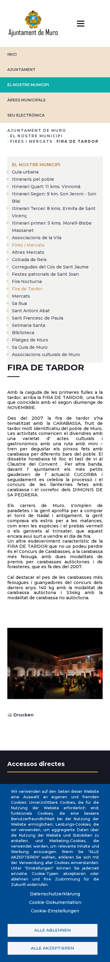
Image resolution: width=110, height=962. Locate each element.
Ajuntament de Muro (36, 130)
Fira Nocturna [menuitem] (27, 281)
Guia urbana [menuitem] (25, 172)
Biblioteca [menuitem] (23, 332)
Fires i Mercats (31, 141)
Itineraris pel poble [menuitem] (33, 179)
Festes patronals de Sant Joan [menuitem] (45, 274)
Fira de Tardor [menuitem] (27, 289)
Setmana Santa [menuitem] (28, 325)
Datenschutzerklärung (55, 894)
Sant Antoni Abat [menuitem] (31, 310)
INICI (12, 54)
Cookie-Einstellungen (55, 911)
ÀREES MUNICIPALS (26, 100)
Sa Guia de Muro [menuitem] (30, 347)
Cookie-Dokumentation (55, 902)
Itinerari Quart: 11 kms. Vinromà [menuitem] (46, 186)
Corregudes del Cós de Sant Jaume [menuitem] (50, 267)
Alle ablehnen (52, 930)
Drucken (23, 715)
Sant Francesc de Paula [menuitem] (37, 318)
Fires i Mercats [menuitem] (28, 245)
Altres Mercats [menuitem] (28, 252)
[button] (55, 663)
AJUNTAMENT (21, 69)
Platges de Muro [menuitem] (30, 340)
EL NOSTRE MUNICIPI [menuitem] (36, 164)
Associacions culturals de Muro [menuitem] (46, 354)
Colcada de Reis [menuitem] (29, 259)
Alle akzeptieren (52, 948)
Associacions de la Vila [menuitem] (36, 237)
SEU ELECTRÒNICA (26, 115)
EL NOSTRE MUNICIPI (28, 84)
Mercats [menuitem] (21, 296)
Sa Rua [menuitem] (19, 303)
